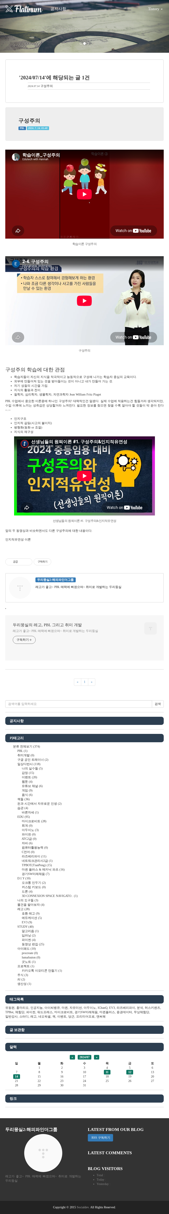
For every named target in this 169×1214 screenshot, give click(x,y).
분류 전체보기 (26, 746)
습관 (22, 808)
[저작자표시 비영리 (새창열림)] (55, 562)
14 (16, 1076)
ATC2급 (29, 838)
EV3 (26, 922)
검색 (158, 704)
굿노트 (28, 962)
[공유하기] (22, 562)
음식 (27, 795)
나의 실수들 (32, 768)
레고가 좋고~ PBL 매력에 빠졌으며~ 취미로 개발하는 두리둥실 (55, 631)
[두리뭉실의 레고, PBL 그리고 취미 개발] (24, 9)
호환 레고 (30, 913)
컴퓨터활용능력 (34, 847)
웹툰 (27, 781)
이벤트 (29, 777)
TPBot (9, 1012)
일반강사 (11, 1016)
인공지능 (36, 1007)
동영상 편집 (32, 944)
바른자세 (30, 812)
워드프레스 (45, 1012)
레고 (23, 909)
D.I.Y (24, 878)
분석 (140, 1007)
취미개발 (25, 755)
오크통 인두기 (33, 882)
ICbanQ (102, 1007)
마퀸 (65, 1007)
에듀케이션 (31, 918)
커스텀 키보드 (33, 887)
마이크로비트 (33, 821)
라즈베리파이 (33, 856)
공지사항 (58, 9)
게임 (27, 790)
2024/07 (84, 1057)
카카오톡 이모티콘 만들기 (41, 970)
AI (21, 979)
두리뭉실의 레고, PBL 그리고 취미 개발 (47, 625)
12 (129, 1072)
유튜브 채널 (32, 786)
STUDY (25, 926)
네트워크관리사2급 (37, 860)
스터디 (24, 1016)
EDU (23, 816)
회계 (27, 825)
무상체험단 (141, 1012)
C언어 (28, 852)
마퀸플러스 (107, 1012)
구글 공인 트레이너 (32, 759)
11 (107, 1072)
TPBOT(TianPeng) (36, 865)
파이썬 (28, 834)
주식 (22, 975)
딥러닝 (28, 935)
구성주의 (46, 86)
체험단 (19, 1012)
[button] (12, 26)
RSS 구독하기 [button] (100, 1137)
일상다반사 (28, 764)
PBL (22, 128)
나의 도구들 (27, 900)
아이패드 (26, 948)
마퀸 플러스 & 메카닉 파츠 (43, 869)
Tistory (154, 9)
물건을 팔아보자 (30, 904)
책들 (23, 799)
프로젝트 (25, 966)
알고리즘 (30, 931)
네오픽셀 (44, 1016)
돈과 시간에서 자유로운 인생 (39, 803)
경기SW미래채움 (35, 874)
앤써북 (101, 1016)
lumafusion (30, 957)
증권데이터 (124, 1012)
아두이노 (30, 830)
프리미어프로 (85, 1016)
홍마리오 (22, 1007)
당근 (71, 1016)
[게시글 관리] (27, 562)
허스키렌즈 (152, 1007)
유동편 (10, 1007)
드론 (27, 891)
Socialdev (83, 1207)
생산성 (24, 983)
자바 (27, 843)
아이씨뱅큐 (52, 1007)
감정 (27, 773)
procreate (29, 953)
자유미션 (76, 1007)
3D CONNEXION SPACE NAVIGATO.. (49, 896)
